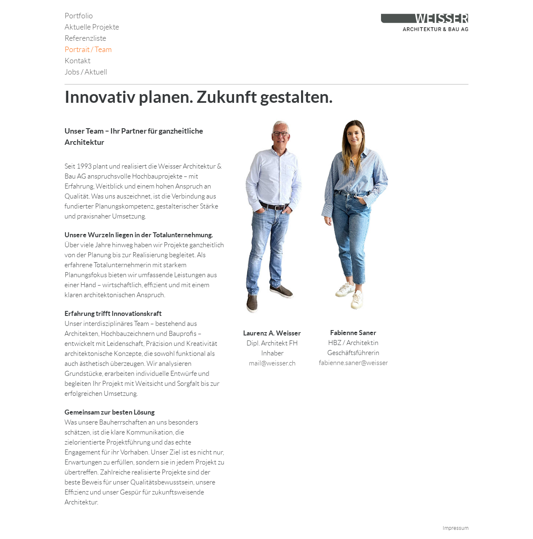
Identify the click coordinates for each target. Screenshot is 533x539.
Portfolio (79, 16)
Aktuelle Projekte (92, 27)
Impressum (455, 528)
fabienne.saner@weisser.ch (357, 362)
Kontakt (77, 61)
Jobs (73, 72)
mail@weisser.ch (272, 363)
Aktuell (96, 72)
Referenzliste (85, 38)
